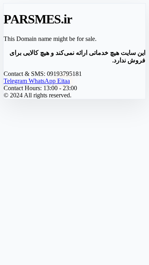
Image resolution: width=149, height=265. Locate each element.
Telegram (16, 80)
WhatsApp (43, 80)
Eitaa (63, 80)
